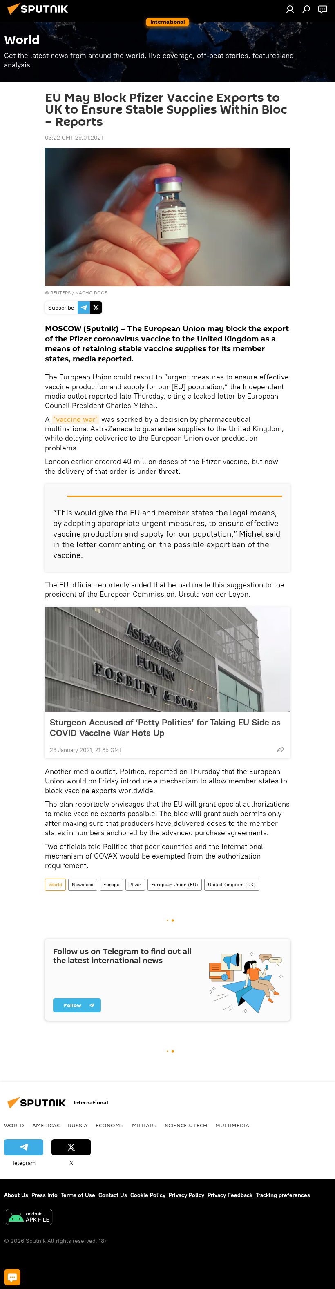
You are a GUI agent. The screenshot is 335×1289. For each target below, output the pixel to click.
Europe (111, 884)
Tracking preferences (283, 1195)
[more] (280, 749)
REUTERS (60, 293)
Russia (77, 1125)
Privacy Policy (186, 1195)
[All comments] (12, 1277)
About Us (16, 1195)
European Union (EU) (174, 884)
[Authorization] (290, 9)
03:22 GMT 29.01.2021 (74, 137)
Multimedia (232, 1125)
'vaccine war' (75, 419)
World (55, 884)
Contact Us (112, 1195)
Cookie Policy (147, 1195)
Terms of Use (78, 1195)
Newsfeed (83, 884)
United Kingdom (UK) (232, 884)
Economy (110, 1125)
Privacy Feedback (230, 1195)
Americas (46, 1125)
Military (144, 1125)
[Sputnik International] (40, 16)
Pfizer (135, 884)
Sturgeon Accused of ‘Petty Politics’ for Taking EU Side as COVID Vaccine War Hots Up (165, 727)
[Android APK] (29, 1218)
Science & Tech (186, 1125)
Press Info (44, 1195)
